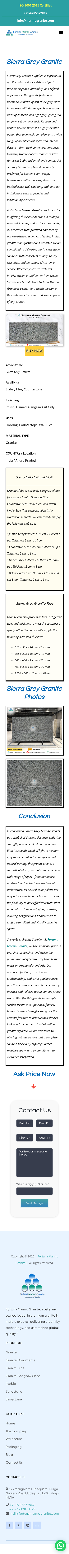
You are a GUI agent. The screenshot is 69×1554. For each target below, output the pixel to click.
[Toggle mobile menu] (61, 33)
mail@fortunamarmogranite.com (34, 1513)
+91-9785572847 (21, 1505)
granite (11, 1031)
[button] (60, 1545)
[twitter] (18, 1525)
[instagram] (27, 1525)
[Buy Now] (34, 347)
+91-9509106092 (20, 1509)
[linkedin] (37, 1525)
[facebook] (9, 1525)
